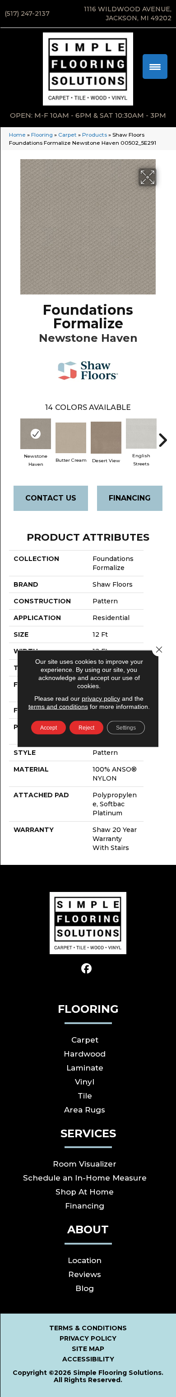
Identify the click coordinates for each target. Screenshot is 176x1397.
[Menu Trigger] (155, 66)
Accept (48, 728)
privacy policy (101, 698)
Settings (126, 728)
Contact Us (50, 498)
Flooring (42, 134)
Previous (13, 435)
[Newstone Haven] (35, 433)
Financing (130, 498)
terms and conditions (58, 706)
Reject (86, 728)
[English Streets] (141, 433)
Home (17, 134)
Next (162, 435)
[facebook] (86, 968)
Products (94, 134)
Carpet (67, 134)
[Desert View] (106, 437)
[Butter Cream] (70, 437)
